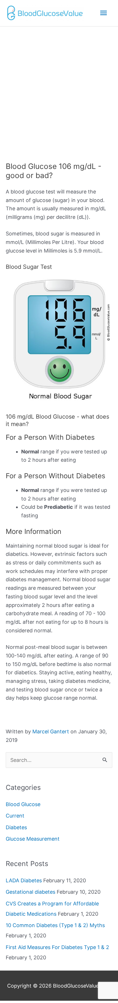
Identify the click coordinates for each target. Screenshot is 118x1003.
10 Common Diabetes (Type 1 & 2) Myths (55, 925)
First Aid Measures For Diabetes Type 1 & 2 (57, 947)
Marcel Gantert (50, 731)
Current (15, 816)
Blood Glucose (23, 804)
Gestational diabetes (30, 892)
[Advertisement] (59, 88)
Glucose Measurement (33, 839)
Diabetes (16, 827)
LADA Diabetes (24, 880)
